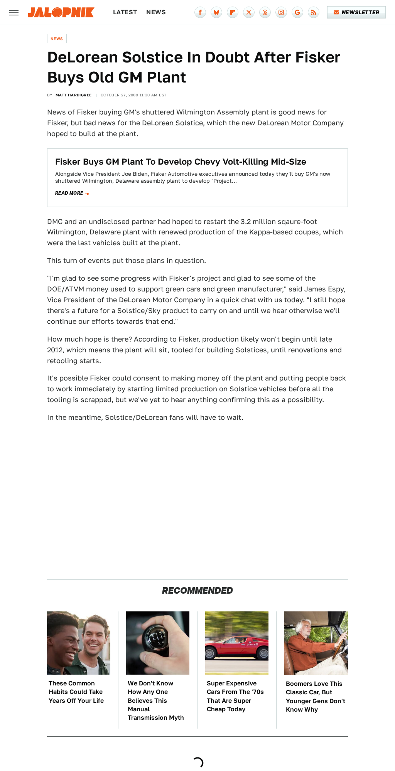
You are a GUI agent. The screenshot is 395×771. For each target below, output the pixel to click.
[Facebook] (200, 12)
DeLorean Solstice (172, 123)
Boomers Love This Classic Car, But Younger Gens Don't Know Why (315, 696)
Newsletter (360, 12)
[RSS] (313, 12)
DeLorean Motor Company (300, 123)
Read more (69, 193)
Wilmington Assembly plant (222, 112)
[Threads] (265, 12)
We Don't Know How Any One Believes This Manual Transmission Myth (156, 701)
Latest (125, 12)
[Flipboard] (232, 12)
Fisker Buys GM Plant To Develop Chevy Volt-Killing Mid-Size (180, 162)
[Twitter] (249, 12)
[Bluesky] (216, 12)
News (156, 12)
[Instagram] (281, 12)
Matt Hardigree (74, 95)
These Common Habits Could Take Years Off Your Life (76, 692)
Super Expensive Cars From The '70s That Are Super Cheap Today (235, 696)
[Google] (297, 12)
